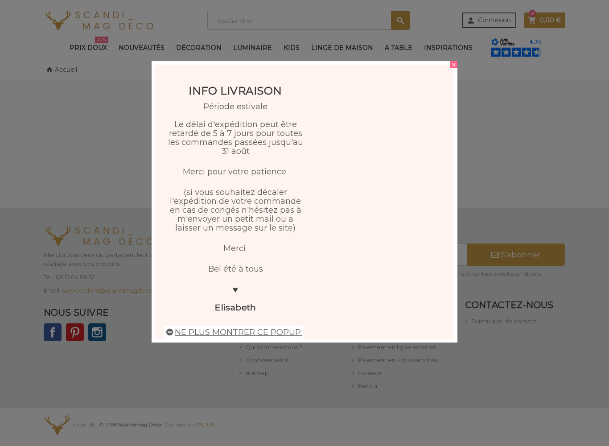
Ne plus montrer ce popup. (238, 332)
